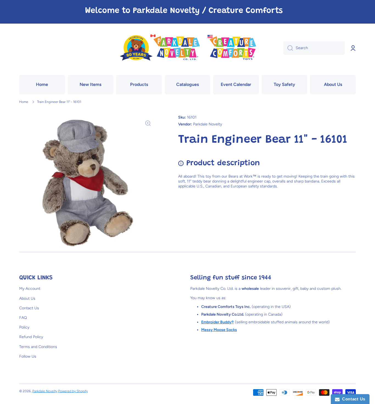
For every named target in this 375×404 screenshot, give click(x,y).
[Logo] (187, 48)
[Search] (288, 48)
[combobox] (314, 48)
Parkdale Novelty (44, 391)
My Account (29, 288)
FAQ (23, 317)
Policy (24, 327)
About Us (27, 298)
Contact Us (29, 308)
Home (23, 102)
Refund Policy (31, 337)
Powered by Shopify (73, 391)
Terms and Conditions (38, 346)
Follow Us (27, 356)
